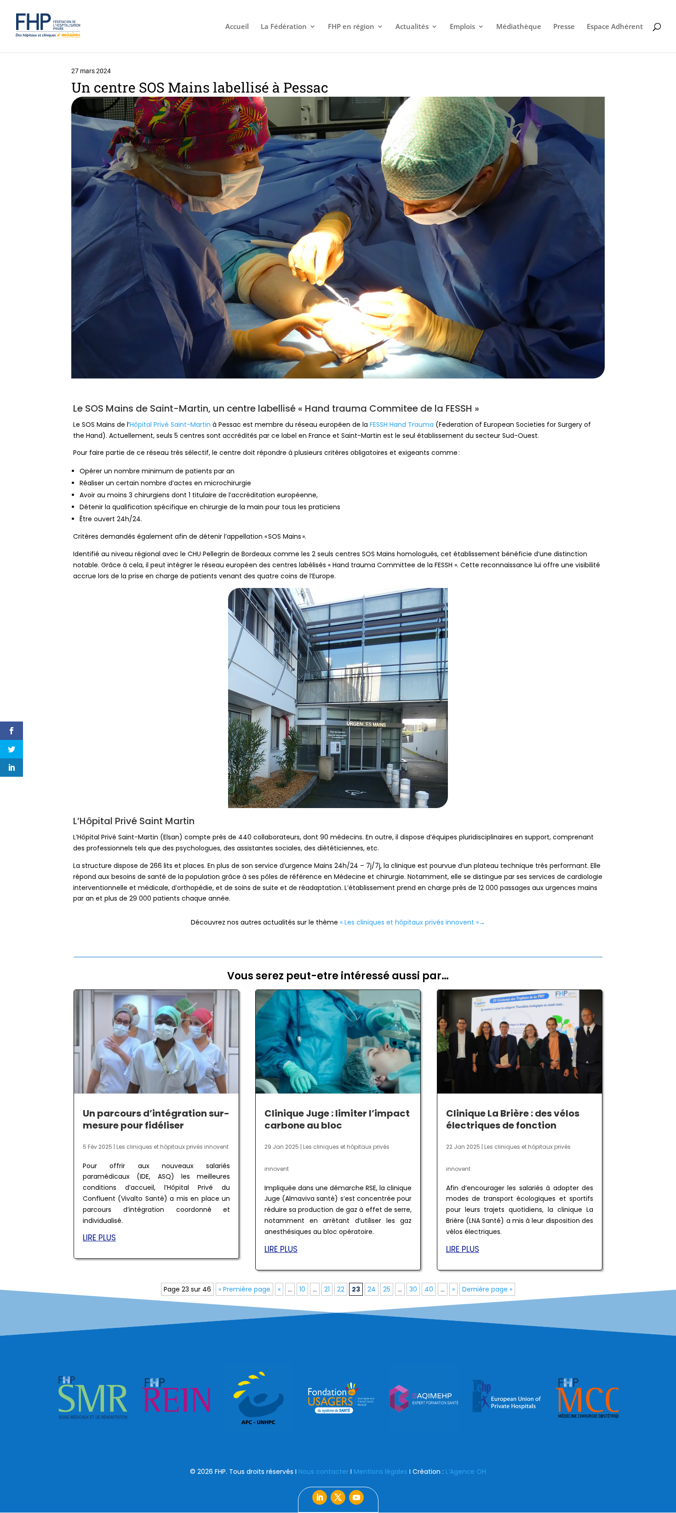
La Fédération (284, 27)
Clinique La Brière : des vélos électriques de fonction (512, 1119)
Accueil (237, 27)
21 (327, 1289)
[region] (338, 1397)
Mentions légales (380, 1471)
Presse (564, 27)
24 (371, 1289)
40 (428, 1289)
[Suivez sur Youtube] (356, 1497)
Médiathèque (518, 27)
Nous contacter (323, 1471)
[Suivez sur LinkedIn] (319, 1497)
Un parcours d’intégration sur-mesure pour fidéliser (156, 1119)
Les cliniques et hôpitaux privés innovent (172, 1147)
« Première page (244, 1289)
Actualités (412, 27)
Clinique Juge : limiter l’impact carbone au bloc (337, 1119)
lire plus (99, 1237)
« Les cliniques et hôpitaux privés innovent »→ (412, 922)
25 (386, 1289)
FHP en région (351, 27)
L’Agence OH (466, 1471)
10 (302, 1289)
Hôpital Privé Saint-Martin (170, 424)
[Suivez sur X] (338, 1497)
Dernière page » (487, 1289)
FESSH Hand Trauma (402, 424)
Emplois (462, 27)
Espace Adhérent (615, 27)
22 (340, 1289)
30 (413, 1289)
